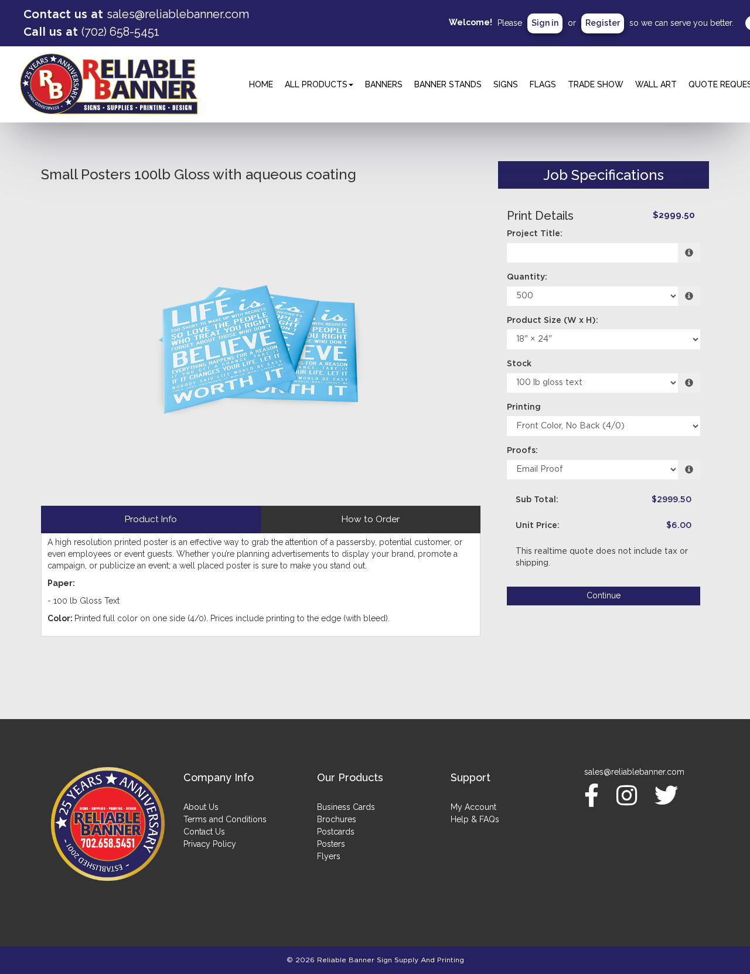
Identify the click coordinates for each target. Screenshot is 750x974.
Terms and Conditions (225, 819)
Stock (519, 364)
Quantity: (527, 277)
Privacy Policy (209, 844)
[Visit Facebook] (594, 795)
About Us (201, 807)
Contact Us (204, 831)
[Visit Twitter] (669, 795)
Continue (604, 595)
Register (602, 23)
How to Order (371, 519)
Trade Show (595, 84)
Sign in (544, 23)
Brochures (336, 819)
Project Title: (534, 234)
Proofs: (522, 451)
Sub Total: (537, 500)
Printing (524, 407)
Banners (384, 84)
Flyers (328, 856)
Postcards (335, 831)
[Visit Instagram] (629, 795)
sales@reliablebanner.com (178, 14)
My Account (473, 807)
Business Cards (346, 807)
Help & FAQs (475, 819)
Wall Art (656, 84)
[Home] (108, 824)
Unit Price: (538, 526)
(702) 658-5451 (120, 32)
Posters (331, 844)
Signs (505, 84)
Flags (543, 84)
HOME (261, 84)
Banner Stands (448, 84)
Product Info (151, 519)
